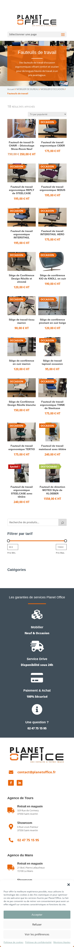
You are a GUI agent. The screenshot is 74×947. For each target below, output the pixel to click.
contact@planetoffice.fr (36, 772)
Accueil (11, 89)
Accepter (37, 914)
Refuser (37, 924)
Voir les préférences (37, 934)
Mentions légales (61, 942)
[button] (68, 884)
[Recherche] (62, 522)
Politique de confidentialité (38, 942)
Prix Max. (60, 552)
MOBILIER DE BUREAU (28, 89)
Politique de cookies (13, 942)
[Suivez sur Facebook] (11, 783)
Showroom (24, 822)
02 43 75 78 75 (48, 3)
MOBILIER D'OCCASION (52, 89)
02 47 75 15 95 (25, 3)
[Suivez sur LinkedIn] (19, 783)
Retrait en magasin (30, 863)
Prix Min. (11, 552)
